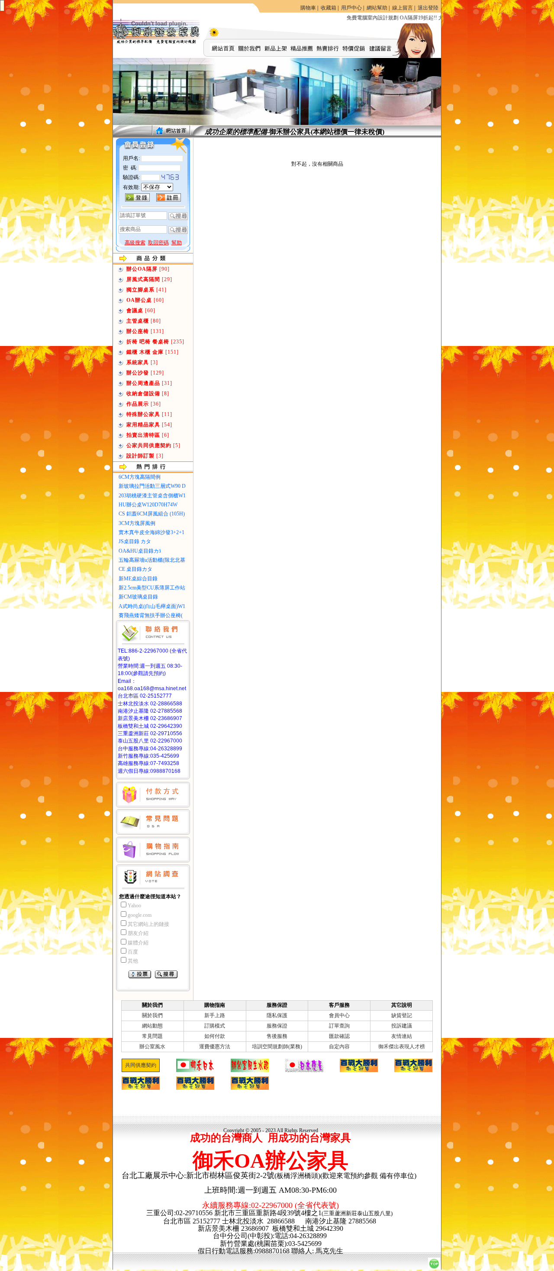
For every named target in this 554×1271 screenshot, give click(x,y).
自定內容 (339, 1047)
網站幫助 (377, 8)
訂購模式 (214, 1026)
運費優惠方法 (215, 1047)
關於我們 (152, 1015)
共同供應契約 (140, 1065)
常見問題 (152, 1036)
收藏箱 (328, 8)
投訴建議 (401, 1026)
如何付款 (214, 1036)
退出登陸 (428, 8)
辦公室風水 (152, 1047)
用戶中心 (351, 8)
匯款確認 (339, 1036)
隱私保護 (277, 1015)
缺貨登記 (401, 1015)
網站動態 (152, 1026)
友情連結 (401, 1036)
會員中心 (339, 1015)
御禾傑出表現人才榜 (401, 1047)
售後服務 (277, 1036)
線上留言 (402, 8)
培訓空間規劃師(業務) (277, 1047)
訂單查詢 (339, 1026)
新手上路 (214, 1015)
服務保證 (277, 1026)
